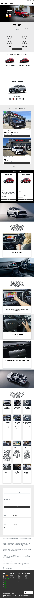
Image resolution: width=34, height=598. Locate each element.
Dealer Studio (8, 597)
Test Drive (11, 578)
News (26, 576)
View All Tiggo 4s (17, 166)
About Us (26, 575)
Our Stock (11, 575)
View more (2, 190)
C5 (3, 588)
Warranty (19, 578)
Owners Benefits (12, 579)
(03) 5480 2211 (29, 0)
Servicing (19, 575)
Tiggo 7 (4, 579)
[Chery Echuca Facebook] (33, 0)
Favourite (27, 155)
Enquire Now (8, 199)
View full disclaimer (3, 196)
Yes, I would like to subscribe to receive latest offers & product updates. (15, 502)
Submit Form (17, 506)
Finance (11, 576)
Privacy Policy (27, 580)
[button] (32, 3)
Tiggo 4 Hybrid (5, 578)
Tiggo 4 (4, 577)
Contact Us (26, 577)
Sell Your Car (12, 577)
